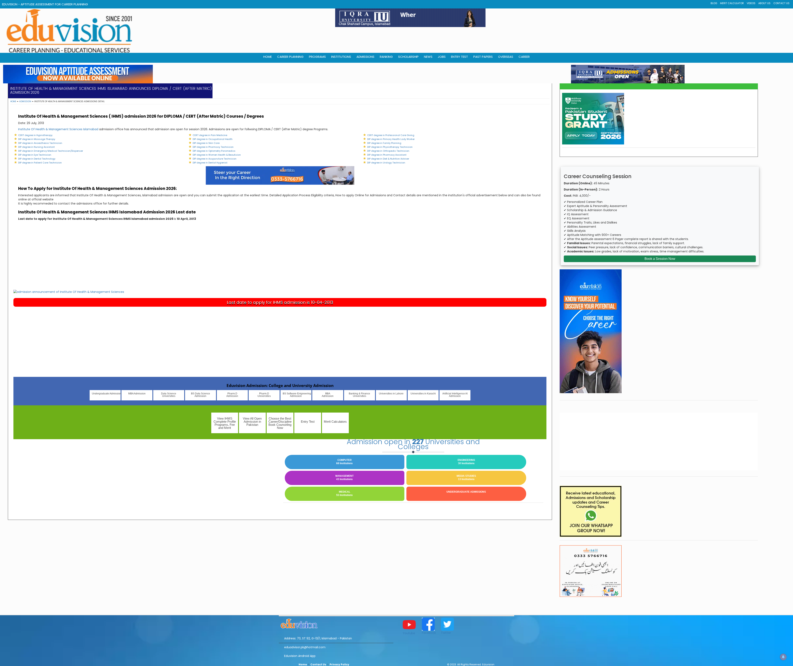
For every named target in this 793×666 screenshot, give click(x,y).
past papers (483, 56)
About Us (764, 3)
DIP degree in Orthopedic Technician (388, 151)
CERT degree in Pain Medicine (210, 135)
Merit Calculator (732, 3)
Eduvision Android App (300, 656)
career (524, 56)
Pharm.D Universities (264, 394)
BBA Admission (328, 394)
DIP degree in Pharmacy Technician (213, 147)
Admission (25, 101)
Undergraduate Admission (106, 393)
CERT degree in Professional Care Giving (390, 135)
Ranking (386, 56)
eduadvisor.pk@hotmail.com (304, 647)
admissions (365, 56)
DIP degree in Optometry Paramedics (214, 151)
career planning (290, 56)
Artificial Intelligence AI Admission (455, 394)
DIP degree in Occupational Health (213, 139)
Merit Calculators (335, 421)
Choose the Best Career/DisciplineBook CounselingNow (280, 423)
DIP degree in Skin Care (206, 143)
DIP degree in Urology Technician (386, 162)
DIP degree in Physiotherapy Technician (390, 147)
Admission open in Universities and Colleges (413, 444)
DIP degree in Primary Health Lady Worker (391, 139)
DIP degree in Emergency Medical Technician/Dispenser (50, 151)
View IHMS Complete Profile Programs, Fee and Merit (225, 423)
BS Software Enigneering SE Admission (297, 394)
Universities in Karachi (423, 393)
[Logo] (336, 623)
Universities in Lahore (391, 393)
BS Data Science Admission (200, 394)
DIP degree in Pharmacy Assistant (386, 154)
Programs (317, 56)
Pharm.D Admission (232, 394)
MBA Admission (137, 393)
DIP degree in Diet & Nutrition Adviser (388, 158)
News (428, 56)
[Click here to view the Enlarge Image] (68, 292)
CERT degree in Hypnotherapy (35, 135)
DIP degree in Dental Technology (36, 158)
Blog (714, 3)
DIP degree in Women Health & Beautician (217, 154)
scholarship (408, 56)
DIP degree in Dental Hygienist (210, 162)
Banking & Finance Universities (359, 394)
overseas (505, 56)
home (267, 56)
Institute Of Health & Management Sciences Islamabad (58, 129)
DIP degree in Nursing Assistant (36, 147)
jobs (442, 56)
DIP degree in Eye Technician (34, 154)
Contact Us (781, 3)
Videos (751, 3)
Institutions (341, 56)
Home (13, 101)
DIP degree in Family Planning (384, 143)
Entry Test (459, 56)
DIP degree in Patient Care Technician (40, 162)
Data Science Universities (168, 394)
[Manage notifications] (783, 657)
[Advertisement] (280, 258)
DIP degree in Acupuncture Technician (214, 158)
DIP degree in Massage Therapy (36, 139)
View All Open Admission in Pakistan (252, 421)
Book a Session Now (660, 258)
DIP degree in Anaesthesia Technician (40, 143)
